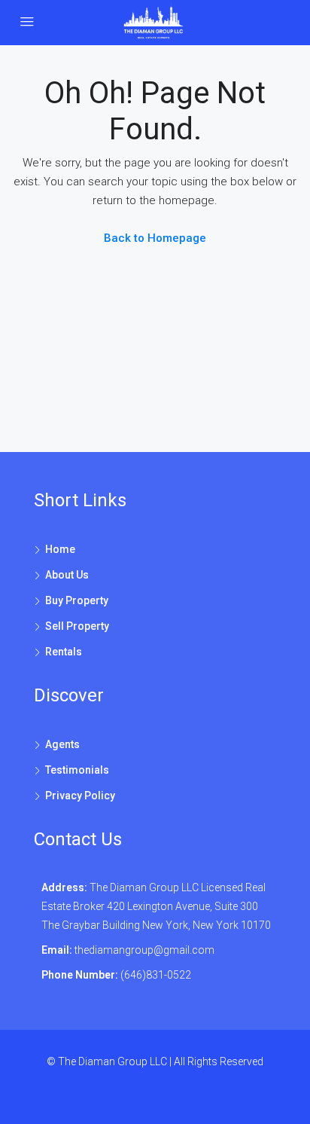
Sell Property (77, 626)
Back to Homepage (155, 238)
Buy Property (76, 600)
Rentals (63, 652)
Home (60, 549)
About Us (67, 575)
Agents (62, 744)
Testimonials (77, 770)
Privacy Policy (80, 796)
